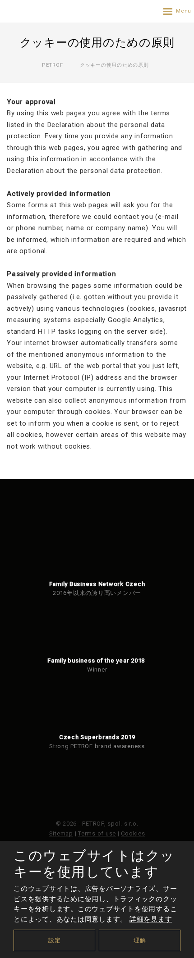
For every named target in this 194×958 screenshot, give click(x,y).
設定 (54, 940)
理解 (140, 940)
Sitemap (61, 833)
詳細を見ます (150, 919)
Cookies (133, 833)
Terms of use (97, 833)
